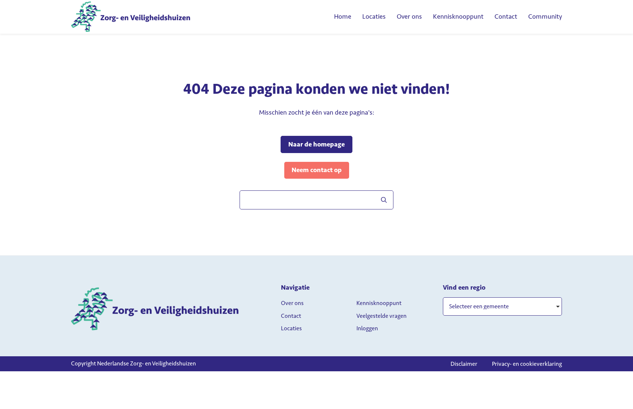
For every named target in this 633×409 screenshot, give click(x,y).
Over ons (409, 16)
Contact (506, 16)
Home (342, 16)
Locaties (374, 16)
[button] (502, 306)
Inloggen (367, 328)
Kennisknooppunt (458, 16)
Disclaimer (464, 363)
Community (545, 16)
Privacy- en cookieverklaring (527, 363)
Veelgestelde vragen (381, 315)
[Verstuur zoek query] (383, 199)
